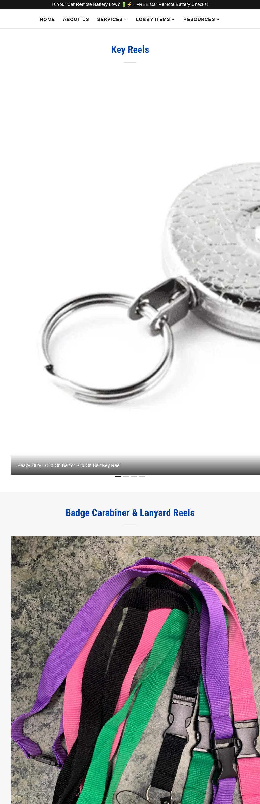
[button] (112, 19)
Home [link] (47, 19)
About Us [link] (76, 19)
